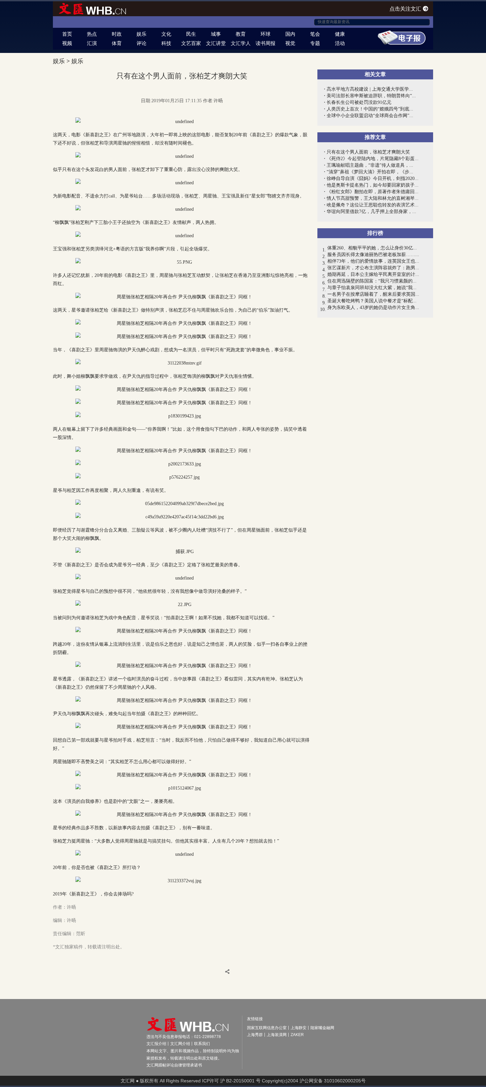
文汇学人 (241, 43)
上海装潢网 (277, 1034)
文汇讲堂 (216, 43)
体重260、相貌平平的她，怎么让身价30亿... (372, 247)
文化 (166, 34)
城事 (216, 34)
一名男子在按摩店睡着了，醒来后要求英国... (373, 294)
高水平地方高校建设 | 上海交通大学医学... (370, 89)
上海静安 (298, 1027)
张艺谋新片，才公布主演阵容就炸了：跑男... (373, 267)
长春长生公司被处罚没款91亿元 (359, 102)
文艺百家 (191, 43)
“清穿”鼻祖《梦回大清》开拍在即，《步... (370, 171)
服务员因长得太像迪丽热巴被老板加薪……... (373, 254)
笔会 (315, 34)
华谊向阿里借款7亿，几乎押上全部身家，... (371, 211)
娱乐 (141, 34)
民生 (191, 34)
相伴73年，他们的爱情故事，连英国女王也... (373, 261)
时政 (117, 34)
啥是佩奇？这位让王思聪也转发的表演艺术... (373, 204)
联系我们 (202, 1043)
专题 (315, 43)
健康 (340, 34)
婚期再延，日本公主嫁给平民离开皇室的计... (373, 274)
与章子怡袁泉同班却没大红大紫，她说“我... (372, 287)
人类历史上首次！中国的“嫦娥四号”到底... (370, 109)
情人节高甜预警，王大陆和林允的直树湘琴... (373, 198)
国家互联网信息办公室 (267, 1027)
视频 (67, 43)
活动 (340, 43)
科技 (166, 43)
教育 (241, 34)
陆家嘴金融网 (322, 1027)
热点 (92, 34)
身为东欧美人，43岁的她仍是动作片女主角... (373, 307)
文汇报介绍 (156, 1043)
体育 (117, 43)
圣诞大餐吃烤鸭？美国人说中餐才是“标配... (372, 300)
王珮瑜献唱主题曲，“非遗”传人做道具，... (370, 165)
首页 (67, 34)
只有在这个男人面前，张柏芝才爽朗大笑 (368, 152)
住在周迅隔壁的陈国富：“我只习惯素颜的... (372, 281)
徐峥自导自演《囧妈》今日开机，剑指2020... (373, 178)
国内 (290, 34)
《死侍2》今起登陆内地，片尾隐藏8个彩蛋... (373, 158)
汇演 (92, 43)
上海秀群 (255, 1034)
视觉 (290, 43)
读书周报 (265, 43)
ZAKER (297, 1034)
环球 (265, 34)
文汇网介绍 (180, 1043)
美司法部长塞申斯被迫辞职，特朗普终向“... (371, 95)
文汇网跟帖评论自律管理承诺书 (174, 1065)
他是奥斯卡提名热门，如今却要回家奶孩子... (373, 185)
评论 (141, 43)
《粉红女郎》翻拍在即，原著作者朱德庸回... (373, 191)
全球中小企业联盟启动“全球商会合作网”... (370, 115)
